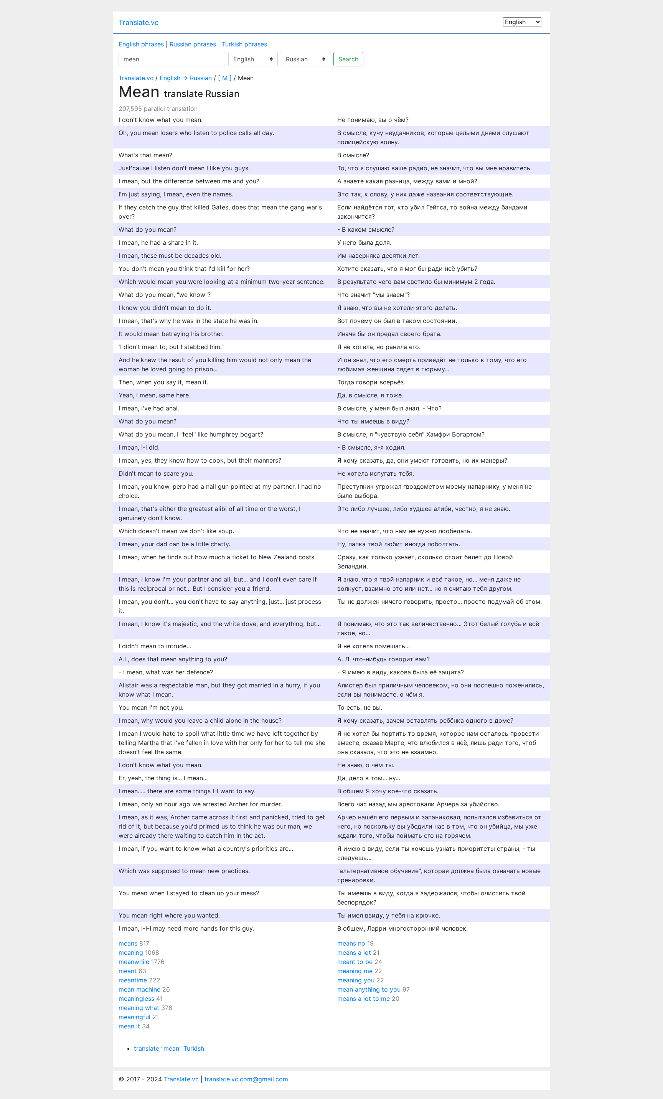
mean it (129, 1026)
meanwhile (134, 962)
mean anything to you (369, 989)
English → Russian (186, 78)
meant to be (355, 962)
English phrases (141, 44)
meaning (131, 952)
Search (348, 59)
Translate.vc (138, 22)
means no (351, 943)
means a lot (354, 952)
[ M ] (225, 78)
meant (128, 971)
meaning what (139, 1008)
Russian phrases (193, 44)
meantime (133, 980)
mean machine (139, 989)
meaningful (134, 1017)
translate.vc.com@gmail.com (246, 1079)
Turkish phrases (244, 44)
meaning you (355, 980)
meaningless (136, 998)
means (128, 943)
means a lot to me (363, 998)
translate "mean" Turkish (169, 1048)
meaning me (355, 971)
